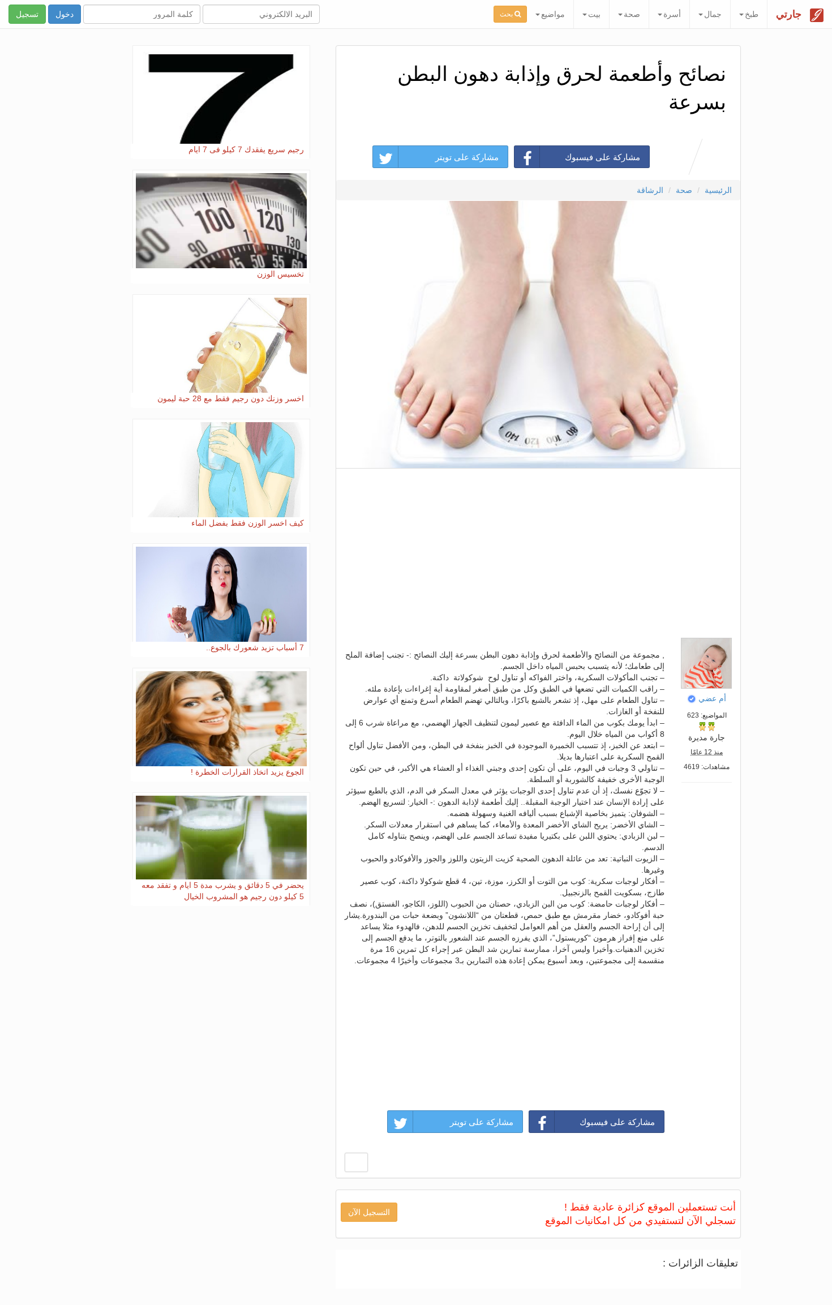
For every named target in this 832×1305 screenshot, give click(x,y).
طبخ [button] (751, 14)
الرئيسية (718, 190)
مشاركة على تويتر (467, 157)
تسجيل (27, 14)
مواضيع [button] (553, 14)
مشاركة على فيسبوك (602, 157)
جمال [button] (713, 14)
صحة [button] (632, 14)
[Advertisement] (538, 550)
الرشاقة (650, 190)
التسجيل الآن (369, 1212)
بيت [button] (594, 14)
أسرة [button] (672, 14)
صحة (684, 190)
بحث (507, 14)
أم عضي (712, 698)
